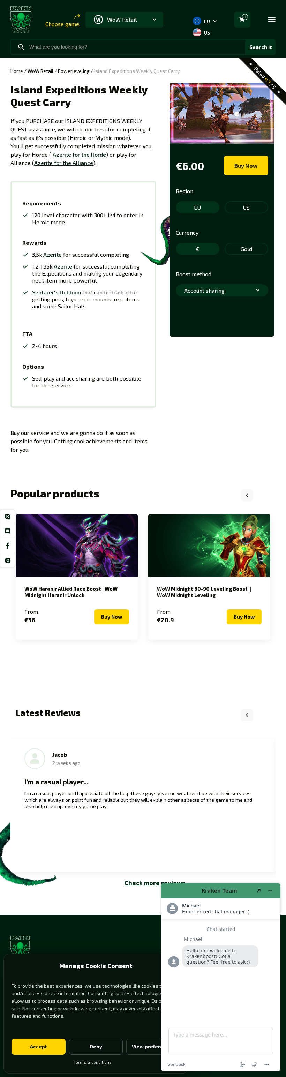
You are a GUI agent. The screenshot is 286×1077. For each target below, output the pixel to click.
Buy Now (246, 165)
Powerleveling (74, 71)
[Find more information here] (221, 977)
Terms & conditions (93, 1062)
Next (264, 495)
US (207, 32)
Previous (247, 495)
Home (16, 71)
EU (207, 21)
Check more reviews (155, 883)
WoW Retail (40, 71)
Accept (38, 1046)
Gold (246, 249)
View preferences (153, 1046)
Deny (96, 1046)
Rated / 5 (265, 78)
